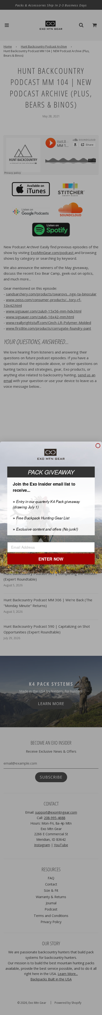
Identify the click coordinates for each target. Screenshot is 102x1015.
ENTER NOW (50, 559)
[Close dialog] (98, 445)
